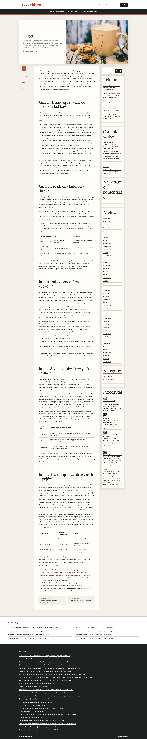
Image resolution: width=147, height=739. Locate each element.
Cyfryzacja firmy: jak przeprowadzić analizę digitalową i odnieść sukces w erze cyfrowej (47, 714)
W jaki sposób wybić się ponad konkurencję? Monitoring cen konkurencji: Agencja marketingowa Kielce (52, 674)
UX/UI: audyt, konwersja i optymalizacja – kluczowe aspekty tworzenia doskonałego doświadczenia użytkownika (55, 677)
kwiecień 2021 (107, 305)
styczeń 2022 (106, 284)
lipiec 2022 (106, 271)
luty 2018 (105, 346)
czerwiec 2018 (107, 333)
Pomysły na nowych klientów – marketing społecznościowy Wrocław (41, 708)
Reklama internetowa (57, 11)
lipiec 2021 (106, 296)
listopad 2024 (106, 240)
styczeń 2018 (106, 349)
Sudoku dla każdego (48, 570)
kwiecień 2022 (107, 277)
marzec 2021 (106, 309)
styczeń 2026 (106, 221)
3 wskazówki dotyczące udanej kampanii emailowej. (36, 702)
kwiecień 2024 (107, 249)
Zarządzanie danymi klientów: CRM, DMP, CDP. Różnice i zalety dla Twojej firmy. (45, 671)
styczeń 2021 (106, 315)
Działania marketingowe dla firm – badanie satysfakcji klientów (39, 730)
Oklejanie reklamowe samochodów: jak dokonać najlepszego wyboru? (64, 575)
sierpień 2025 (106, 234)
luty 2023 (105, 262)
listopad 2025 (106, 228)
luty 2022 (105, 280)
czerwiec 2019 (107, 330)
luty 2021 (105, 312)
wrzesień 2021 (107, 290)
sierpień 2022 (106, 268)
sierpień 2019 (106, 327)
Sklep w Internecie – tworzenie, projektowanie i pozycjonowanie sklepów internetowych (111, 95)
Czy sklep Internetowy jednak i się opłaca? (33, 686)
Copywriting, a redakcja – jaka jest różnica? (33, 705)
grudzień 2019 (107, 324)
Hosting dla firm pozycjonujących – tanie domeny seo (36, 683)
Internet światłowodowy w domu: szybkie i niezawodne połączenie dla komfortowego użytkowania (112, 108)
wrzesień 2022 (107, 265)
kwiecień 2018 (107, 340)
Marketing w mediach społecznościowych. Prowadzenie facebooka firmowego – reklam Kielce (49, 668)
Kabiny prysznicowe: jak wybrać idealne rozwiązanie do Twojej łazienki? (111, 158)
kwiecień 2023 (107, 256)
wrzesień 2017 (107, 352)
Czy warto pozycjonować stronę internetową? (34, 699)
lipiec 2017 (106, 358)
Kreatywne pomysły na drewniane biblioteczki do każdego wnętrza (93, 634)
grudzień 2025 (107, 224)
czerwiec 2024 (107, 246)
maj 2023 (105, 252)
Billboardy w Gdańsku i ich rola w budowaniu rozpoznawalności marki (94, 627)
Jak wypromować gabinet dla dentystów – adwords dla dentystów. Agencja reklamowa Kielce (49, 696)
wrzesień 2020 (107, 318)
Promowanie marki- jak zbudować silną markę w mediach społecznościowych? (44, 656)
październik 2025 (107, 231)
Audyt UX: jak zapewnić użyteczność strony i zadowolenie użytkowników (112, 116)
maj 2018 (105, 337)
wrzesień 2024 (107, 243)
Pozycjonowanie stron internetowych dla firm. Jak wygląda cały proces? (95, 638)
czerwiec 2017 (107, 361)
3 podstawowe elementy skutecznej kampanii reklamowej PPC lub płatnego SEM (45, 680)
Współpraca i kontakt (90, 11)
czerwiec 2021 (107, 299)
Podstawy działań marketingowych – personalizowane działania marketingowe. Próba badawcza (112, 473)
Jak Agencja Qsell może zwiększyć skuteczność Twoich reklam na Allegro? (112, 171)
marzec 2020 (106, 321)
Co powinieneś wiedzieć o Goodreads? (48, 601)
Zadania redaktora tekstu (27, 659)
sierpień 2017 (106, 355)
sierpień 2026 (106, 218)
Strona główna (123, 736)
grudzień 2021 (107, 287)
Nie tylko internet (73, 11)
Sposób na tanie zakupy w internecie (81, 599)
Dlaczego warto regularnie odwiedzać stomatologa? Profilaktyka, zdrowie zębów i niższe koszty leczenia (36, 627)
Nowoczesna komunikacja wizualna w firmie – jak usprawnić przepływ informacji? (112, 164)
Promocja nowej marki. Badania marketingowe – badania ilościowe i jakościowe (44, 693)
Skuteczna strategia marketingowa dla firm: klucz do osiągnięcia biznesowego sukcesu (47, 665)
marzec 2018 (106, 343)
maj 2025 (105, 237)
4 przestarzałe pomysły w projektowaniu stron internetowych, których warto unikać (46, 690)
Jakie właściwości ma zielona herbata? (54, 583)
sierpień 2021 (106, 293)
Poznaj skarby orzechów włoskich (52, 588)
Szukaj (124, 5)
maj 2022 (105, 274)
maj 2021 (105, 302)
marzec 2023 (106, 259)
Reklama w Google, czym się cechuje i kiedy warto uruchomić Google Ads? (43, 662)
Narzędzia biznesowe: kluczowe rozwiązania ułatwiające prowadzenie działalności (111, 87)
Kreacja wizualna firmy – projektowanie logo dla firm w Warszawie (40, 727)
